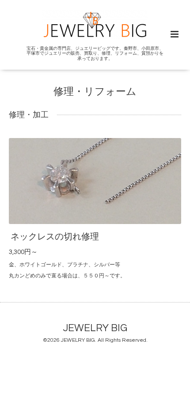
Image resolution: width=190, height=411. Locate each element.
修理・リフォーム (95, 92)
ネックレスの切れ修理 (55, 236)
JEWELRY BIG (95, 328)
